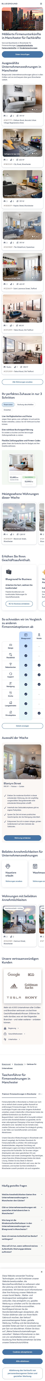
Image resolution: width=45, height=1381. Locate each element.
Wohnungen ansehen (14, 879)
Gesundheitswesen (15, 1031)
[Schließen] (41, 1271)
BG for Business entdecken (19, 601)
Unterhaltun (12, 1037)
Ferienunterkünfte (9, 48)
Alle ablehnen (22, 1361)
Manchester (18, 1062)
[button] (41, 4)
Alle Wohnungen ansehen (22, 382)
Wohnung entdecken (22, 835)
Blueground (6, 1062)
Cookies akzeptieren (22, 1352)
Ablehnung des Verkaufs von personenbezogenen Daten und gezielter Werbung (22, 1373)
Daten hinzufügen (22, 54)
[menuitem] (19, 1092)
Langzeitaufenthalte (24, 45)
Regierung (12, 1026)
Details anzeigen (22, 723)
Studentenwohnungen (28, 48)
